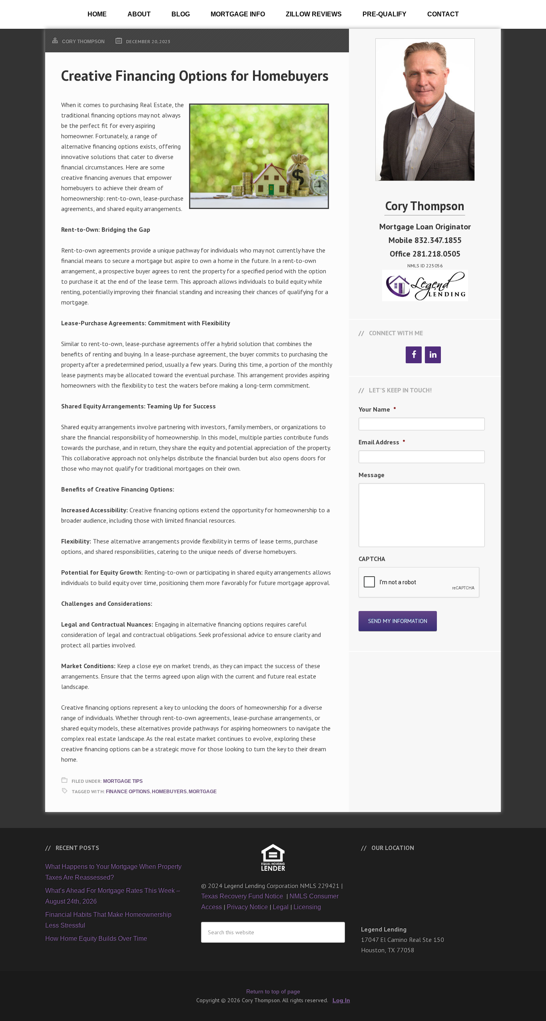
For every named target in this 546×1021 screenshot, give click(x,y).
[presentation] (419, 582)
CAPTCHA (372, 559)
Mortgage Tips (123, 781)
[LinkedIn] (433, 354)
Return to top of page (273, 991)
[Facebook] (414, 354)
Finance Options (128, 791)
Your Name (377, 409)
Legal (281, 907)
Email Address (382, 442)
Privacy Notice (247, 907)
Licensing (307, 907)
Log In (341, 1000)
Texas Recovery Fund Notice (243, 896)
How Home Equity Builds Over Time (96, 938)
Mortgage (203, 791)
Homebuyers (169, 791)
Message (372, 475)
